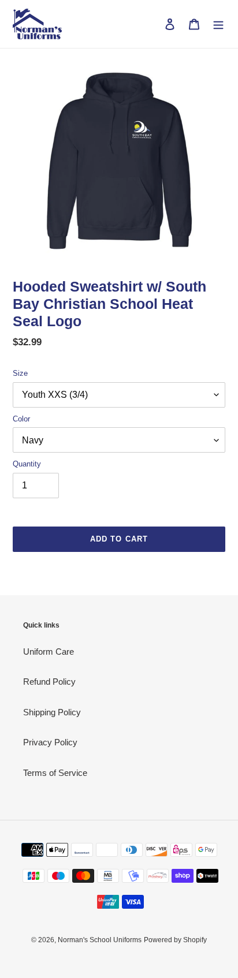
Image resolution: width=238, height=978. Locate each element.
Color (21, 419)
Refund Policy (49, 681)
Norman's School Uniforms (100, 940)
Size (20, 373)
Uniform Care (48, 651)
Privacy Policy (50, 742)
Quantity (27, 464)
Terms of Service (55, 773)
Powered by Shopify (175, 940)
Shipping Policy (52, 712)
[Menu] (218, 24)
